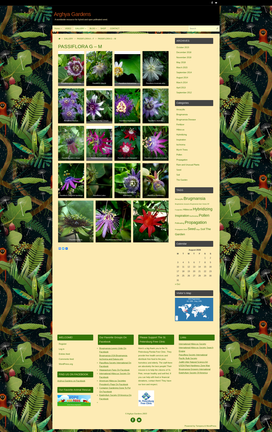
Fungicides (178, 210)
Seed (178, 170)
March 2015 (181, 67)
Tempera (200, 426)
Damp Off (205, 204)
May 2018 (181, 62)
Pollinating (179, 223)
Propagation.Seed (181, 229)
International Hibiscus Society (192, 344)
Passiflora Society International (193, 355)
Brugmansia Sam (196, 204)
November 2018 (183, 57)
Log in (61, 349)
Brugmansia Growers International (194, 369)
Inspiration (181, 139)
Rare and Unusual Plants (187, 164)
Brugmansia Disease (186, 119)
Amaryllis (180, 109)
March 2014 (181, 82)
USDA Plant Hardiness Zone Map (194, 365)
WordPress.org (66, 364)
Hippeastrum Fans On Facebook (114, 370)
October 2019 (182, 47)
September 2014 (184, 72)
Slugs (198, 229)
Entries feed (64, 354)
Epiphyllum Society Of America (193, 373)
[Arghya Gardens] (212, 3)
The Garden (181, 180)
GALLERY (68, 39)
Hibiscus (180, 129)
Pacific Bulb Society (188, 358)
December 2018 (183, 52)
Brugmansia (182, 114)
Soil (178, 175)
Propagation (181, 160)
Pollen (179, 154)
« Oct (177, 284)
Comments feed (66, 359)
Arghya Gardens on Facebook (71, 381)
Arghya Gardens (72, 14)
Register (63, 344)
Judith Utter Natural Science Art (193, 362)
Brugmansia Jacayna (182, 204)
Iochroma (180, 144)
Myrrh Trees (182, 149)
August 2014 (182, 77)
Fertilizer (180, 124)
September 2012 (184, 92)
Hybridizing (181, 134)
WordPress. (211, 426)
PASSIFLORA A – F (85, 39)
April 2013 (181, 87)
